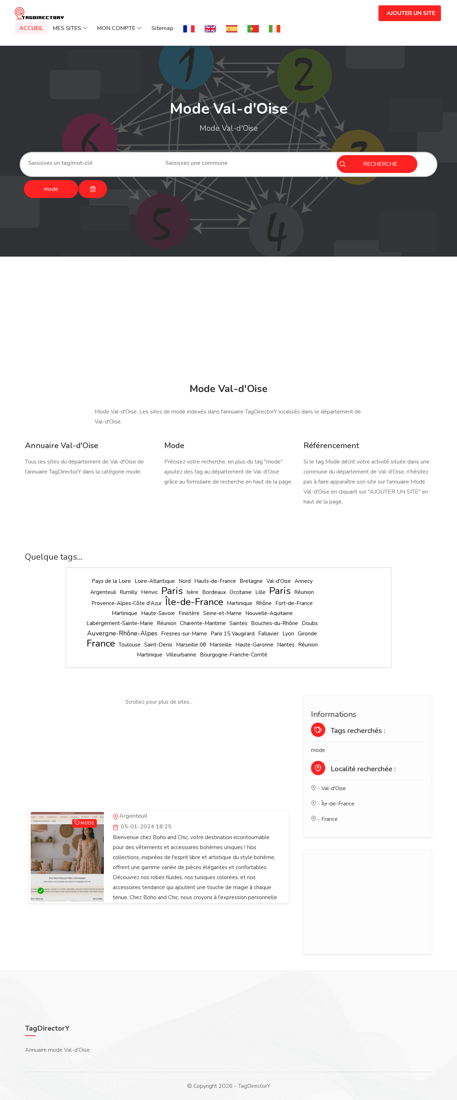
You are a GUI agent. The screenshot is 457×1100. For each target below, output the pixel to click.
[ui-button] (93, 189)
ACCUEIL (31, 28)
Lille (260, 592)
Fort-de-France (294, 603)
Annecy (304, 581)
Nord (185, 581)
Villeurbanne (181, 654)
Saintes (238, 623)
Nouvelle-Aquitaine (269, 613)
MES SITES (67, 28)
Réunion (304, 592)
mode (318, 750)
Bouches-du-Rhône (274, 623)
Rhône (264, 603)
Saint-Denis (158, 644)
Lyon (288, 633)
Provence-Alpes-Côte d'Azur (126, 603)
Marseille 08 (191, 644)
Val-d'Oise (278, 581)
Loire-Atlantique (155, 581)
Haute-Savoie (158, 613)
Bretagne (251, 581)
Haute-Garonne (254, 644)
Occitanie (241, 592)
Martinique (239, 603)
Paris (172, 591)
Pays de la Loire (111, 581)
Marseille (221, 644)
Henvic (149, 592)
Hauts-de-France (215, 581)
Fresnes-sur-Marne (184, 633)
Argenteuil (103, 592)
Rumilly (128, 592)
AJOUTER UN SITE (411, 13)
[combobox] (91, 163)
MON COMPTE (116, 28)
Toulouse (130, 644)
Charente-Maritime (203, 623)
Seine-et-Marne (222, 613)
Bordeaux (214, 592)
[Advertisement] (228, 321)
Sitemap (162, 28)
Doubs (310, 623)
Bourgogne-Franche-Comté (233, 654)
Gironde (307, 633)
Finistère (189, 613)
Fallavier (268, 633)
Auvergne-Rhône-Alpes (122, 633)
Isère (192, 592)
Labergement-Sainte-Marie (119, 623)
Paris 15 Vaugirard (233, 633)
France (101, 643)
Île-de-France (194, 602)
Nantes (286, 644)
